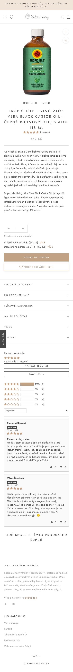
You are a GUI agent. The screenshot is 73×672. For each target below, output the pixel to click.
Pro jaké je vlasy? (18, 284)
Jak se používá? (16, 316)
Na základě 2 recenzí (16, 361)
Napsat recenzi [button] (36, 365)
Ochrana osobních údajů (17, 646)
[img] (36, 433)
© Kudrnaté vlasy (36, 663)
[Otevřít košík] (68, 17)
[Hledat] (62, 17)
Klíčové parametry (18, 305)
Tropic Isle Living (36, 103)
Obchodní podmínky (15, 634)
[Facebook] (5, 604)
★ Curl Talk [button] (3, 339)
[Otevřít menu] (4, 17)
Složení (10, 337)
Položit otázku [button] (36, 374)
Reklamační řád (12, 640)
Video (8, 327)
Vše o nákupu (11, 623)
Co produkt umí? (16, 295)
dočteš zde (31, 598)
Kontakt (8, 629)
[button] (31, 132)
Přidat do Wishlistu (39, 267)
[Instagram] (13, 604)
